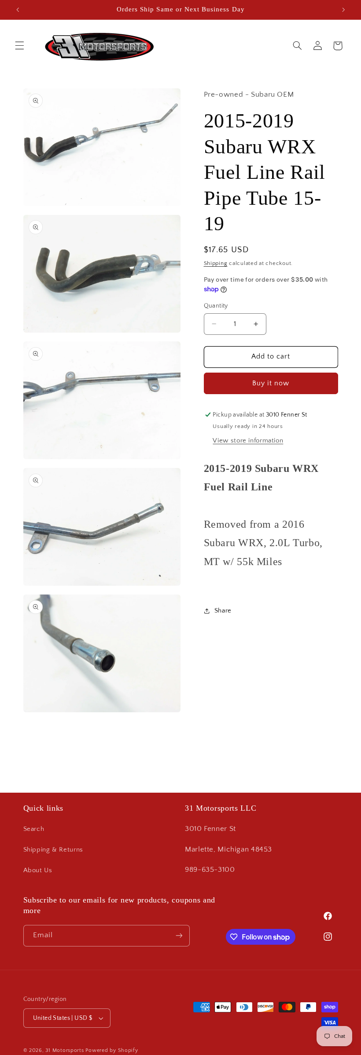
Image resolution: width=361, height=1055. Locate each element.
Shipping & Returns (53, 849)
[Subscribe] (179, 935)
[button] (19, 46)
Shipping (216, 263)
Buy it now (271, 383)
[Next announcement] (343, 9)
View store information (248, 440)
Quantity (216, 305)
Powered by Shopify (111, 1050)
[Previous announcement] (17, 9)
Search (33, 829)
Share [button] (223, 610)
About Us (37, 870)
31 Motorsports (64, 1050)
